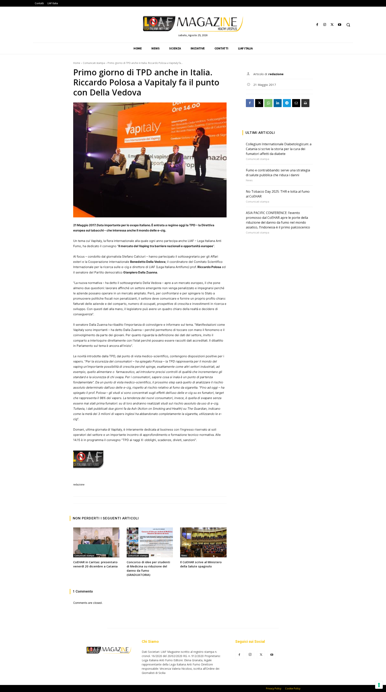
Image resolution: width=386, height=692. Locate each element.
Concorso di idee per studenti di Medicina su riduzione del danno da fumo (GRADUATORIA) (148, 568)
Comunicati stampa (94, 63)
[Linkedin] (278, 103)
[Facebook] (317, 25)
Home (76, 63)
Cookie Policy (292, 688)
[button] (348, 25)
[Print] (305, 103)
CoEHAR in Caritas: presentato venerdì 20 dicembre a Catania (95, 564)
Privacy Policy (273, 688)
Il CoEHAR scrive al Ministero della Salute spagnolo (201, 564)
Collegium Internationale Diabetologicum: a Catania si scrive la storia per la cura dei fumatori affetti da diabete (278, 149)
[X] (332, 25)
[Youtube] (339, 25)
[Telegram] (287, 103)
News (184, 555)
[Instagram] (324, 25)
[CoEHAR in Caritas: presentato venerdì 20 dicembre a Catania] (96, 542)
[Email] (296, 103)
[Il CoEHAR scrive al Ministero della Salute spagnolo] (203, 542)
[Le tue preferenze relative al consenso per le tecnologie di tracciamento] (379, 685)
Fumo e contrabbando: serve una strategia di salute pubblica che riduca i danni (278, 172)
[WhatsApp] (268, 103)
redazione (78, 484)
